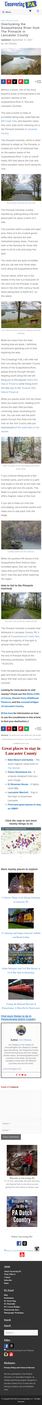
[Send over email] (26, 81)
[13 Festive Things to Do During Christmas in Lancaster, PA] (21, 891)
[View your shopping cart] (30, 11)
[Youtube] (22, 1075)
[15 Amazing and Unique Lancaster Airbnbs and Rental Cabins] (21, 926)
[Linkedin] (25, 1075)
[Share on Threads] (14, 81)
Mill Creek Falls (9, 121)
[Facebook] (17, 1075)
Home (3, 20)
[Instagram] (19, 1075)
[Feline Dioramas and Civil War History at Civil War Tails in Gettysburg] (21, 962)
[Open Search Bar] (38, 11)
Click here (7, 713)
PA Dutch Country (12, 20)
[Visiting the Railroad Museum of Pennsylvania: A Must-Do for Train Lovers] (21, 997)
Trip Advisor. (14, 768)
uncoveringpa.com (12, 1069)
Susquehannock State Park (25, 636)
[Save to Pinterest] (9, 81)
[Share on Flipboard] (20, 81)
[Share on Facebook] (3, 81)
